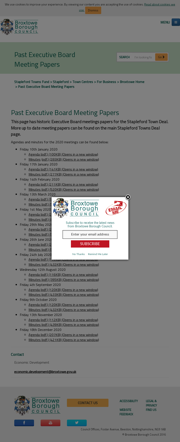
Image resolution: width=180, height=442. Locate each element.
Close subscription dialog (128, 197)
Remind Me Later (98, 254)
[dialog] (90, 228)
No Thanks (78, 254)
